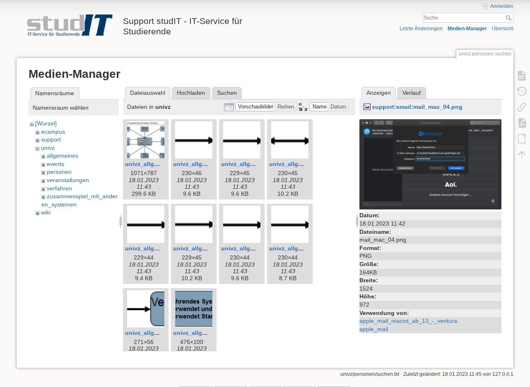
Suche (509, 18)
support (51, 139)
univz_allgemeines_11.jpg (161, 332)
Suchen (227, 92)
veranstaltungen (68, 180)
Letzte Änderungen (421, 28)
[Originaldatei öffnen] (430, 164)
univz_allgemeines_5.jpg (256, 164)
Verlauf (411, 92)
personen (59, 171)
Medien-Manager (467, 28)
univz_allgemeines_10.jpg (305, 248)
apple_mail (373, 329)
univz (48, 147)
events (55, 164)
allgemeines (62, 155)
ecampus (53, 131)
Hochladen (191, 92)
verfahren (59, 188)
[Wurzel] (46, 123)
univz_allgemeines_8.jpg (208, 248)
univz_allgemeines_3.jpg (160, 164)
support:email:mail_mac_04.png (417, 106)
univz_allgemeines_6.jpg (304, 164)
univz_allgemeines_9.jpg (256, 248)
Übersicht (502, 28)
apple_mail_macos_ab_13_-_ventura (408, 320)
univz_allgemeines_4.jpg (208, 164)
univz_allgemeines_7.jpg (160, 248)
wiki (46, 212)
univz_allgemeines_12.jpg (209, 332)
